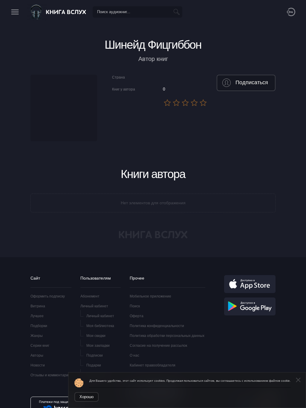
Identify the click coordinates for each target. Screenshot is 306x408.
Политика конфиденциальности (157, 326)
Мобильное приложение (150, 296)
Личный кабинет (94, 306)
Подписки (94, 355)
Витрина (37, 306)
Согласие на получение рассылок (158, 345)
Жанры (36, 336)
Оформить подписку (47, 296)
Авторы (36, 355)
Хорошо (86, 397)
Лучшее (37, 316)
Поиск (135, 306)
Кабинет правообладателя (152, 365)
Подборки (38, 326)
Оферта (136, 316)
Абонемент (90, 296)
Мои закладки (98, 345)
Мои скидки (95, 336)
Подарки (93, 365)
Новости (37, 365)
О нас (134, 355)
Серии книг (39, 345)
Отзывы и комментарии (50, 375)
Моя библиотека (100, 326)
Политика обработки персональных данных (167, 336)
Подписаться (251, 82)
